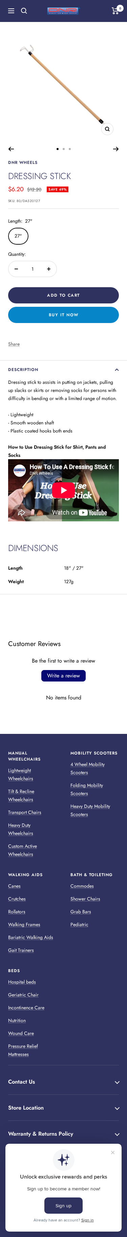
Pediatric (79, 924)
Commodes (82, 886)
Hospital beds (22, 982)
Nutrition (17, 1020)
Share (14, 344)
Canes (14, 886)
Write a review (63, 675)
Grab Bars (80, 911)
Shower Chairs (85, 898)
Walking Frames (24, 924)
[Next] (116, 149)
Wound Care (21, 1033)
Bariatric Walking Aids (30, 937)
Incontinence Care (26, 1007)
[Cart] (115, 10)
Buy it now (64, 315)
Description (23, 370)
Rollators (16, 911)
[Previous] (11, 149)
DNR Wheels (23, 162)
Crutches (17, 898)
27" (18, 235)
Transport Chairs (24, 812)
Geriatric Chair (23, 994)
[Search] (24, 11)
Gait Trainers (21, 950)
